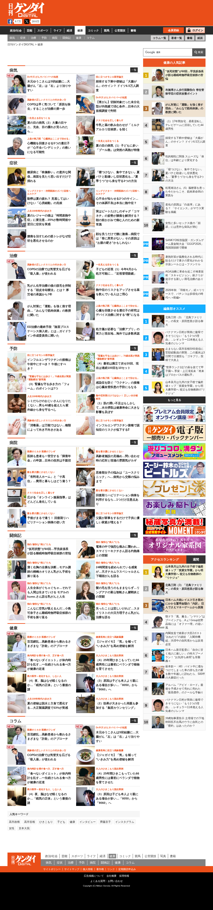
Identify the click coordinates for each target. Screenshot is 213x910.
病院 (93, 862)
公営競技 (120, 30)
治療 (71, 862)
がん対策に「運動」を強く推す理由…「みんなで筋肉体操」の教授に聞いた (49, 311)
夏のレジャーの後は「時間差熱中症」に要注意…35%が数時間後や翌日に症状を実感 (49, 220)
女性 (11, 828)
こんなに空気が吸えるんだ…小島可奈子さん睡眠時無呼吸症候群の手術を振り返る (49, 613)
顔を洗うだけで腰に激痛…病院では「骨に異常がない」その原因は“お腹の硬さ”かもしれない (118, 238)
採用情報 (124, 875)
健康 (80, 30)
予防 (82, 862)
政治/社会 (16, 30)
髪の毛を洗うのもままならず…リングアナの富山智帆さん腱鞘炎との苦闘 (118, 592)
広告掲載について (94, 875)
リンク (111, 869)
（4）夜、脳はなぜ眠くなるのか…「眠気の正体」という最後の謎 (49, 685)
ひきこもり (46, 821)
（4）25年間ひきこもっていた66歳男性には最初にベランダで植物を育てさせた (118, 664)
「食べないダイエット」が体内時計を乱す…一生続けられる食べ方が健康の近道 (49, 664)
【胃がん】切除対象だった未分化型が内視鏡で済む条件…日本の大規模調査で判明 (118, 106)
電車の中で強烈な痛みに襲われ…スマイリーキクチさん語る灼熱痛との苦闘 (118, 551)
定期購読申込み (127, 869)
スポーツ (42, 30)
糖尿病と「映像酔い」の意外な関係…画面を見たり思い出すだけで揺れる (49, 176)
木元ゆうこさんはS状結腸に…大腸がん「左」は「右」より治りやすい (49, 86)
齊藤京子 (105, 821)
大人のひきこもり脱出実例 (109, 655)
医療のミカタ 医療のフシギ (41, 451)
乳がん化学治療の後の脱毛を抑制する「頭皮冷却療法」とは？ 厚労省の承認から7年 (49, 290)
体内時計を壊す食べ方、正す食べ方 (45, 655)
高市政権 (14, 821)
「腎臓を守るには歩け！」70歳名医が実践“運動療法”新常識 (118, 357)
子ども (61, 821)
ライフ (57, 30)
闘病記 (105, 862)
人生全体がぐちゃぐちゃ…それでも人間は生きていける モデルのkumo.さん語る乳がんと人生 (49, 592)
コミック (93, 30)
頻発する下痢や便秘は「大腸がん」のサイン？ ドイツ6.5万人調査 (117, 86)
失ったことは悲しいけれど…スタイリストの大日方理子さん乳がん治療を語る (118, 613)
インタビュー (87, 821)
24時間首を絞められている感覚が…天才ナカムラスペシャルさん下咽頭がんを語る (118, 572)
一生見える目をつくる (38, 118)
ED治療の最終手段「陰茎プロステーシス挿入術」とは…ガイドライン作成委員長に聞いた (49, 331)
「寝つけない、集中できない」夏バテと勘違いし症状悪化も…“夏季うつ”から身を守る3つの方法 (118, 176)
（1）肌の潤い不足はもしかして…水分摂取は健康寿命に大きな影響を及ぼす (118, 408)
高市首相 (29, 821)
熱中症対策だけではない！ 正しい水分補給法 (117, 397)
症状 (60, 862)
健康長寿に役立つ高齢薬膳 (109, 637)
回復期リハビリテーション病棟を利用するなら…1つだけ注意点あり (118, 500)
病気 (49, 862)
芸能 (29, 30)
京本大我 (24, 828)
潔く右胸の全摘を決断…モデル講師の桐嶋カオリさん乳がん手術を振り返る (49, 572)
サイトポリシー (52, 869)
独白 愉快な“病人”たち (39, 544)
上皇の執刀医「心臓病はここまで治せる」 (49, 138)
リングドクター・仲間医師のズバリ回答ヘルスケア (49, 192)
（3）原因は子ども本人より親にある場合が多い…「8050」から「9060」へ (117, 685)
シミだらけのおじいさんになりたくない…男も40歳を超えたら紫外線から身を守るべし (49, 405)
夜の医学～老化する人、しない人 (44, 676)
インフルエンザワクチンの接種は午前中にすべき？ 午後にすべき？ (49, 364)
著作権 (100, 869)
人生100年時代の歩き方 (39, 211)
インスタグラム (124, 821)
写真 (163, 856)
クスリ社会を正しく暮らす (109, 120)
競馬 (106, 30)
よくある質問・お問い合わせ (106, 881)
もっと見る (174, 400)
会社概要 (111, 875)
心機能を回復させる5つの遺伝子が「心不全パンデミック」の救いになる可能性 (49, 148)
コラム (130, 862)
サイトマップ (71, 869)
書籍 (133, 30)
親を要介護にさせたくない (109, 451)
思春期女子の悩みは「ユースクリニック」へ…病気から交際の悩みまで (118, 477)
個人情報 (88, 869)
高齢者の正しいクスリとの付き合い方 (46, 99)
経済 (69, 30)
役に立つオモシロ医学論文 (109, 77)
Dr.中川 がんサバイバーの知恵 (42, 77)
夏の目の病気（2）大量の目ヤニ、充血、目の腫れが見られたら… (47, 127)
